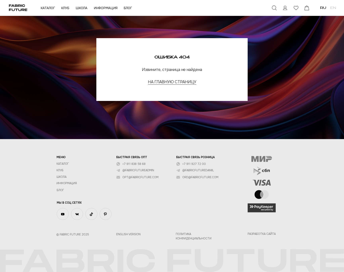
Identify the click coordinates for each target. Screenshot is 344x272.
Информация (67, 183)
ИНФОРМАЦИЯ (105, 8)
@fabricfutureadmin (138, 170)
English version (128, 234)
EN (333, 8)
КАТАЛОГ (48, 8)
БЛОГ (128, 8)
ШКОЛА (81, 8)
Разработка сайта (262, 234)
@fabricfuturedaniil (198, 170)
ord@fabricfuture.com (200, 177)
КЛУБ (65, 8)
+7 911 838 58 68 (134, 164)
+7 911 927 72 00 (194, 164)
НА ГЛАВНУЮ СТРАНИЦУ (172, 81)
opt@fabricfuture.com (140, 177)
